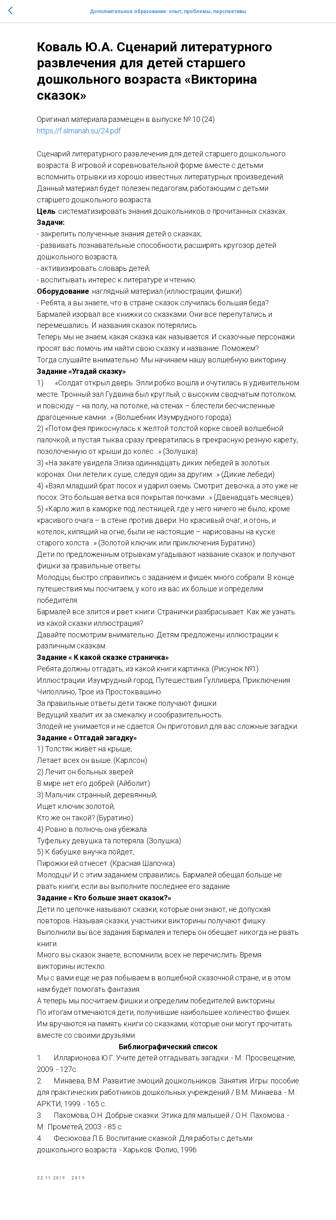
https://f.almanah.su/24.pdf (79, 130)
